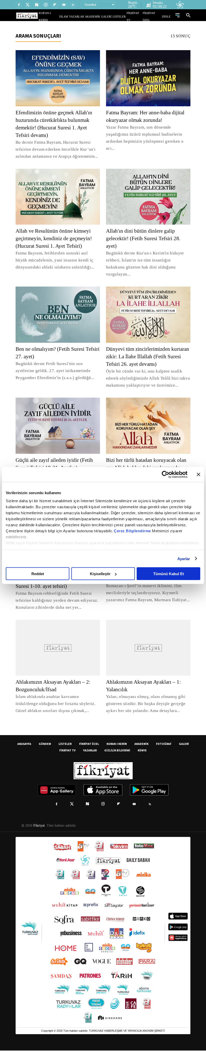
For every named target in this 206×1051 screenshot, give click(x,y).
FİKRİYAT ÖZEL (153, 16)
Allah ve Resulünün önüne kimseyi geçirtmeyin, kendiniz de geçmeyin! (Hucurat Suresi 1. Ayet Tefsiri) (57, 238)
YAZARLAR (86, 16)
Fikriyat (38, 826)
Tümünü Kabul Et (168, 574)
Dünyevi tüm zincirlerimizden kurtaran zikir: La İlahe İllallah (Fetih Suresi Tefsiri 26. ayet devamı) (148, 349)
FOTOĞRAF (163, 744)
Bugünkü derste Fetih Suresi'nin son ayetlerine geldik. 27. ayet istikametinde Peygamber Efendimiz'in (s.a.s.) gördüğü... (54, 363)
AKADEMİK (99, 16)
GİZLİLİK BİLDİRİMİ (117, 751)
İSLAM (75, 16)
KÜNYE (142, 751)
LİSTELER (122, 16)
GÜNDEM (45, 744)
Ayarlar (183, 558)
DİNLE (167, 16)
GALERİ (111, 16)
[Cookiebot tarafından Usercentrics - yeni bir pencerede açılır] (165, 474)
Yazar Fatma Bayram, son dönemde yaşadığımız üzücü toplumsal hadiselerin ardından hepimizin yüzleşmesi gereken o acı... (143, 138)
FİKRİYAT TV (136, 16)
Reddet (37, 574)
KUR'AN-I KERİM (61, 16)
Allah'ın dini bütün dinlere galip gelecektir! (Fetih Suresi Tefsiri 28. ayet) (145, 238)
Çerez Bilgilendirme (133, 531)
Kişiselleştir (100, 574)
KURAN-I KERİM (117, 744)
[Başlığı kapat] (198, 474)
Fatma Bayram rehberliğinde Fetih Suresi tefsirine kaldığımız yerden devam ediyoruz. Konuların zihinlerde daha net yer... (55, 600)
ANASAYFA (24, 744)
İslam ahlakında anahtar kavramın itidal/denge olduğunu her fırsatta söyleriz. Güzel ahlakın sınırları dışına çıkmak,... (54, 704)
